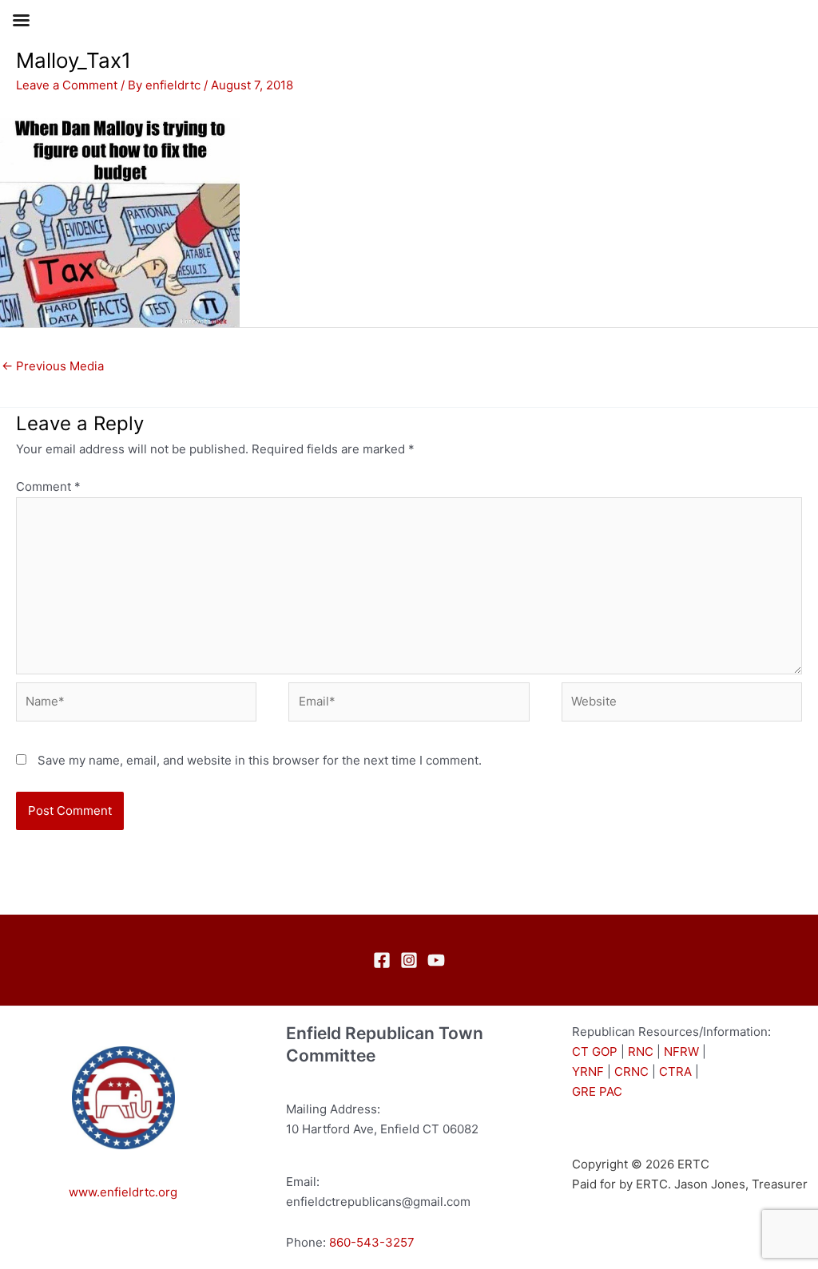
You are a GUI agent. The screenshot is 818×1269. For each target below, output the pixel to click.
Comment (48, 486)
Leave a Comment (66, 85)
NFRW (681, 1051)
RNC (640, 1051)
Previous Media (53, 366)
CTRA (675, 1071)
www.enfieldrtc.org (123, 1192)
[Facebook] (382, 960)
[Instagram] (409, 960)
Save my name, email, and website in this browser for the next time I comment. (260, 760)
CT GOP (594, 1051)
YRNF (588, 1071)
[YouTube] (436, 960)
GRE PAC (597, 1091)
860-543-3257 (372, 1242)
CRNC (631, 1071)
